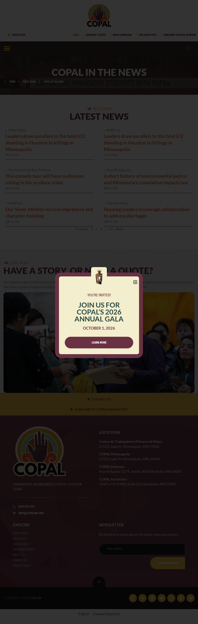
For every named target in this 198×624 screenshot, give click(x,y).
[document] (99, 312)
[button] (135, 282)
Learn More (99, 342)
